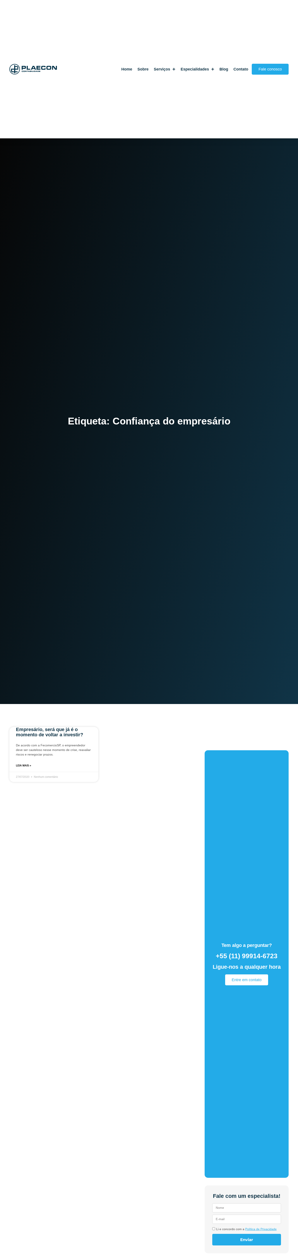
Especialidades (195, 69)
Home (126, 69)
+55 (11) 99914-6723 (246, 956)
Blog (223, 69)
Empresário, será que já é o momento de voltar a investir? (49, 732)
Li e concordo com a (246, 1229)
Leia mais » (23, 765)
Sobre (143, 69)
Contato (240, 69)
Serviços (162, 69)
